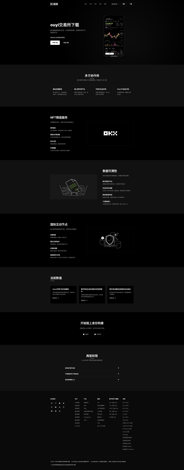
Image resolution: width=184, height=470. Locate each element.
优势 (95, 4)
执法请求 (77, 423)
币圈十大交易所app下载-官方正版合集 (117, 461)
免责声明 (77, 417)
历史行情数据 (100, 405)
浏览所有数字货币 (88, 411)
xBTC (85, 420)
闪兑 (85, 405)
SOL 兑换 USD (113, 411)
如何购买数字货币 (127, 437)
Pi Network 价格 (127, 429)
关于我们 (77, 402)
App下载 (77, 426)
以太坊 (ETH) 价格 (127, 426)
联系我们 (77, 408)
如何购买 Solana (127, 446)
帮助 (105, 4)
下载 (131, 4)
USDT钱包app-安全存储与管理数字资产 (80, 461)
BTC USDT (126, 408)
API (98, 402)
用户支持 (99, 414)
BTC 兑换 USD (113, 402)
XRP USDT (125, 420)
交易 (85, 408)
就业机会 (77, 405)
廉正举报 (77, 420)
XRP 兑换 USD (113, 414)
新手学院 (86, 414)
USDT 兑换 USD (113, 408)
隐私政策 (77, 414)
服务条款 (77, 411)
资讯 (100, 4)
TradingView (87, 417)
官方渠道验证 (100, 420)
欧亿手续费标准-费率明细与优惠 (62, 461)
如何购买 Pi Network (128, 449)
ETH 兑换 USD (113, 405)
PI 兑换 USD (112, 417)
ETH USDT (126, 411)
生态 (86, 4)
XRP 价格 (125, 434)
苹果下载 (55, 42)
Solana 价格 (126, 431)
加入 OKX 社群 (101, 426)
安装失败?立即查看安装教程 (57, 37)
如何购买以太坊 (127, 443)
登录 (124, 4)
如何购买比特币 (127, 440)
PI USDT (125, 414)
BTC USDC (126, 402)
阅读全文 (55, 298)
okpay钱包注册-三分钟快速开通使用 (99, 461)
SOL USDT (125, 417)
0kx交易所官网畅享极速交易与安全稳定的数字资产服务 (63, 464)
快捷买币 (86, 402)
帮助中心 (99, 417)
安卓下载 (66, 42)
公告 (98, 423)
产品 (90, 4)
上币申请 (99, 411)
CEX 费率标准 (101, 408)
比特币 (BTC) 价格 (127, 423)
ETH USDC (126, 405)
